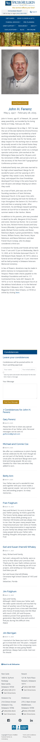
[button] (33, 12)
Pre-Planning (28, 22)
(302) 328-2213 (9, 690)
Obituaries (10, 18)
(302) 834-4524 (9, 711)
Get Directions (10, 693)
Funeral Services (12, 22)
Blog (22, 30)
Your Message (8, 381)
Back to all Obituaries (11, 664)
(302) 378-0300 (29, 711)
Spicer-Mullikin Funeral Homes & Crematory (9, 737)
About (33, 26)
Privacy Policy (27, 737)
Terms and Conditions (29, 735)
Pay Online (31, 30)
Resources (22, 26)
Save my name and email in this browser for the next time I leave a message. (20, 376)
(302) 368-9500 (21, 13)
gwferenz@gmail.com (11, 434)
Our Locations (10, 30)
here (17, 292)
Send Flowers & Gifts (25, 18)
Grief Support (8, 26)
